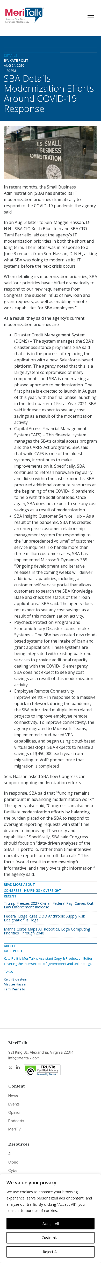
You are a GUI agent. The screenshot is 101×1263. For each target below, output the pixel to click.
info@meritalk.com (24, 1058)
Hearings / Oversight (42, 890)
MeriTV (14, 1129)
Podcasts (16, 1121)
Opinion (14, 1112)
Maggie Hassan (15, 984)
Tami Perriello (14, 989)
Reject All (50, 1251)
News (13, 1096)
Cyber (13, 1170)
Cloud (13, 1162)
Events (14, 1104)
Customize (51, 1237)
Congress (12, 890)
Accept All (50, 1223)
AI (9, 1154)
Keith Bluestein (15, 979)
